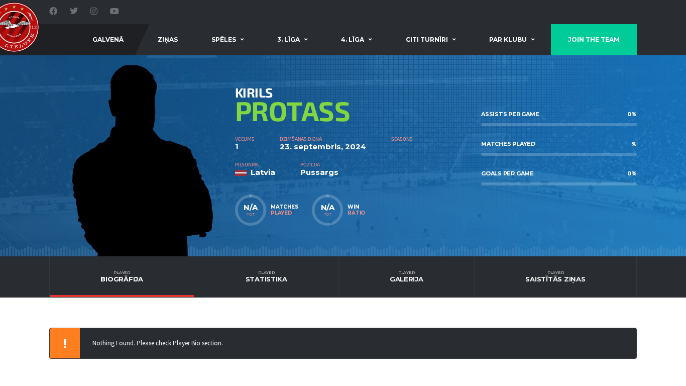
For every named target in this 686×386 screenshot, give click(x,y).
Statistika (266, 276)
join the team (594, 39)
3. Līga (288, 39)
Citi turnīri (427, 39)
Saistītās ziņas (555, 276)
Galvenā (108, 39)
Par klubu (508, 39)
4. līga (352, 39)
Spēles (223, 39)
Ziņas (168, 39)
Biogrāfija (121, 276)
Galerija (406, 276)
